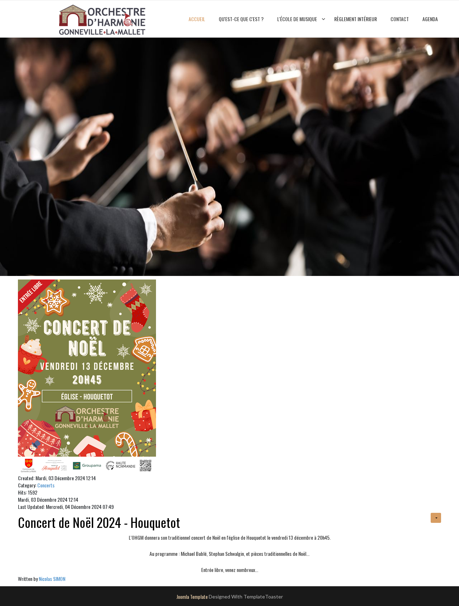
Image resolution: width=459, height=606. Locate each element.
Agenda (430, 19)
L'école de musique (297, 19)
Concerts (46, 485)
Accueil (197, 19)
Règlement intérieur (355, 19)
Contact (400, 19)
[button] (436, 518)
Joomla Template (192, 596)
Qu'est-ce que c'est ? (241, 19)
